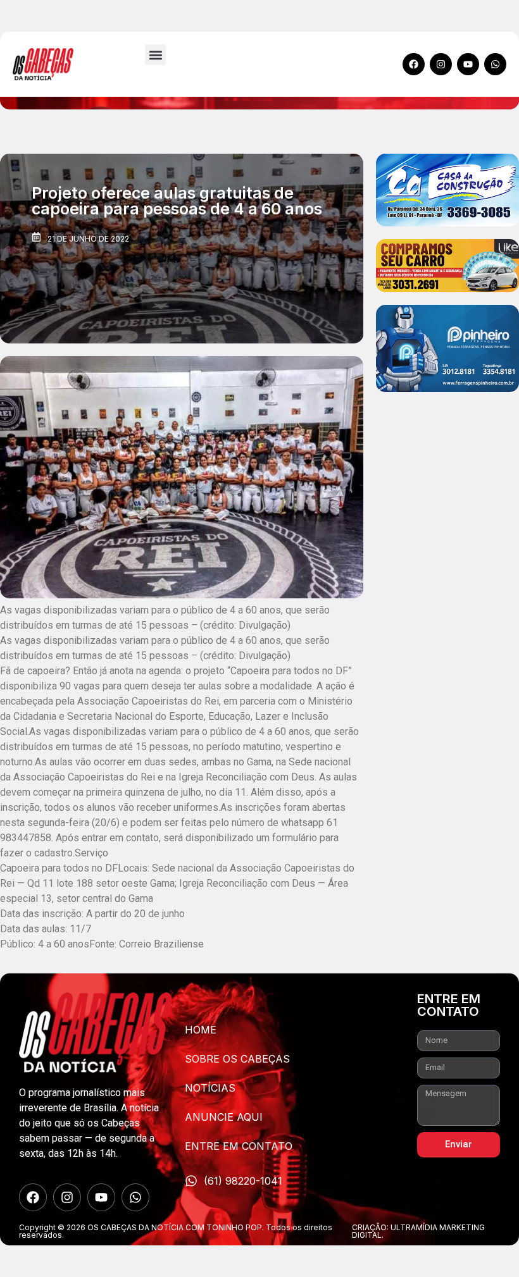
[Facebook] (414, 64)
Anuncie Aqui (224, 1117)
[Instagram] (441, 64)
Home (200, 1029)
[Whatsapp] (495, 64)
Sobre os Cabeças (237, 1058)
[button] (155, 54)
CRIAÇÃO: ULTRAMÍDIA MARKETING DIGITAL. (418, 1231)
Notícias (210, 1088)
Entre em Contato (238, 1146)
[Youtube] (468, 64)
